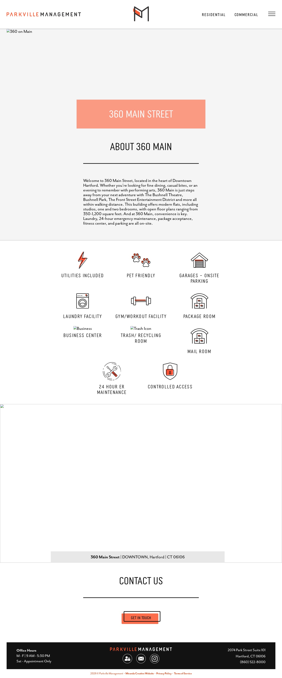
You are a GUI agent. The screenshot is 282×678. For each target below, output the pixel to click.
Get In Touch (141, 617)
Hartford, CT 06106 (250, 656)
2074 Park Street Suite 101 (246, 650)
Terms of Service (183, 673)
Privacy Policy (164, 673)
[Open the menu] (271, 14)
